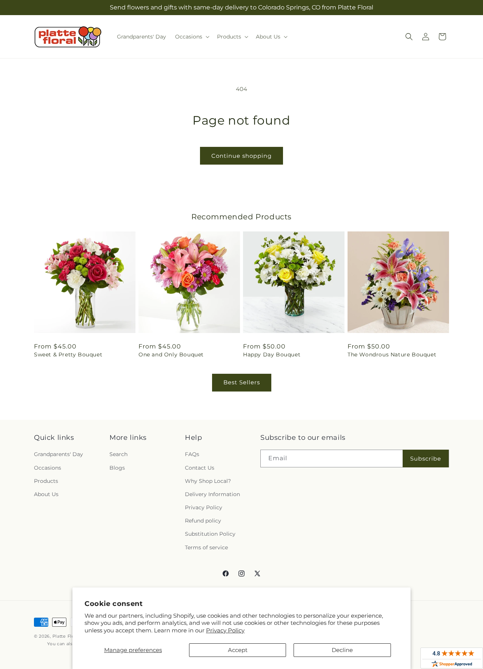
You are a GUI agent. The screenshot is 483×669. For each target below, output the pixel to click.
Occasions (47, 467)
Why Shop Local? (208, 481)
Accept (238, 650)
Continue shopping (241, 155)
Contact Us (199, 467)
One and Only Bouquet (171, 354)
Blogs (117, 467)
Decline (342, 650)
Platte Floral (66, 636)
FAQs (192, 454)
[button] (191, 37)
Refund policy (203, 520)
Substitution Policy (210, 533)
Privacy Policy (225, 630)
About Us (46, 494)
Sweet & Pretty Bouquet (68, 354)
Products (46, 481)
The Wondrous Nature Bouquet (392, 354)
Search (118, 454)
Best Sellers (241, 382)
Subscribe (425, 458)
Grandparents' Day (58, 454)
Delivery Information (212, 494)
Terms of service (206, 547)
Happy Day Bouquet (271, 354)
